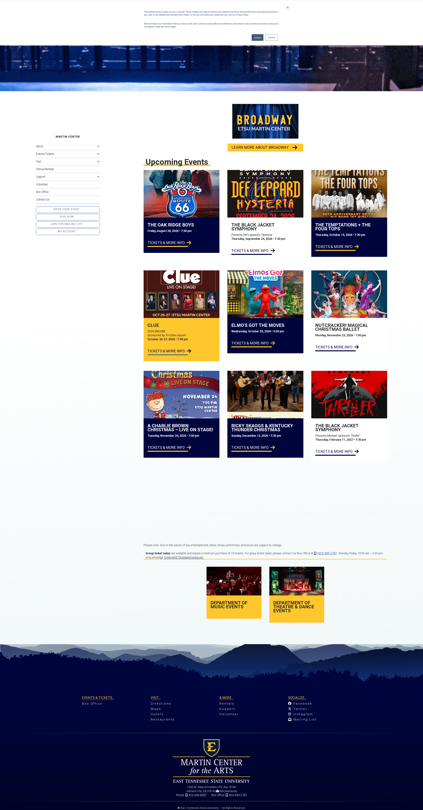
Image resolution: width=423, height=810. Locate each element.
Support (40, 176)
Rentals (226, 703)
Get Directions (227, 791)
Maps (156, 709)
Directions (161, 703)
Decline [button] (271, 37)
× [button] (287, 6)
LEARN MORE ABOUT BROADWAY (260, 147)
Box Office (42, 192)
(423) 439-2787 (327, 553)
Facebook (302, 703)
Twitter (299, 709)
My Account (67, 231)
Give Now (67, 216)
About (39, 146)
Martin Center (68, 136)
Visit (38, 161)
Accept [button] (257, 37)
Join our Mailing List (67, 224)
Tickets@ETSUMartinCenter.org (183, 557)
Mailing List (304, 719)
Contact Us (42, 199)
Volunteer (42, 184)
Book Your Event (67, 209)
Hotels (157, 714)
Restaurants (163, 719)
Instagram (302, 714)
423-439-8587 (198, 795)
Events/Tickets (45, 154)
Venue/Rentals (45, 169)
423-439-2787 (238, 795)
